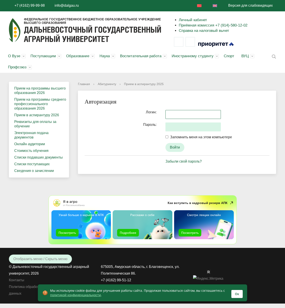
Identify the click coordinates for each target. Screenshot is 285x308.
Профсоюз (17, 67)
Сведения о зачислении (34, 171)
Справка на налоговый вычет (204, 31)
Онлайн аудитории (29, 144)
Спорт (229, 56)
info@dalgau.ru (67, 5)
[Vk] (178, 42)
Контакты (16, 280)
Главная (84, 84)
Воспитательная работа (140, 56)
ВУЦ (245, 56)
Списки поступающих (32, 164)
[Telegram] (190, 42)
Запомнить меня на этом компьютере (200, 137)
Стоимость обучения (31, 151)
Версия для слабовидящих (250, 5)
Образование (77, 56)
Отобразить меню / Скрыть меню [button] (40, 259)
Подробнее (128, 233)
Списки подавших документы (38, 157)
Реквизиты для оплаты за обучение (35, 124)
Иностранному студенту (193, 56)
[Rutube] (210, 271)
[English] (215, 5)
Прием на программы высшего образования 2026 (40, 90)
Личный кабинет (193, 20)
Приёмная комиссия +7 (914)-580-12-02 (213, 25)
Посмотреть (67, 233)
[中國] (199, 5)
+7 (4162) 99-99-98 (29, 5)
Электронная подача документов (31, 135)
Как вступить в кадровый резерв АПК (198, 203)
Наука (105, 56)
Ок (237, 294)
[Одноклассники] (204, 271)
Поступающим (43, 56)
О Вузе (14, 56)
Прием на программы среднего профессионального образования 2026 (40, 104)
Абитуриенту (107, 84)
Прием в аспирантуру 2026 (36, 115)
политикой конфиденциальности (75, 295)
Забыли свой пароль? (183, 161)
